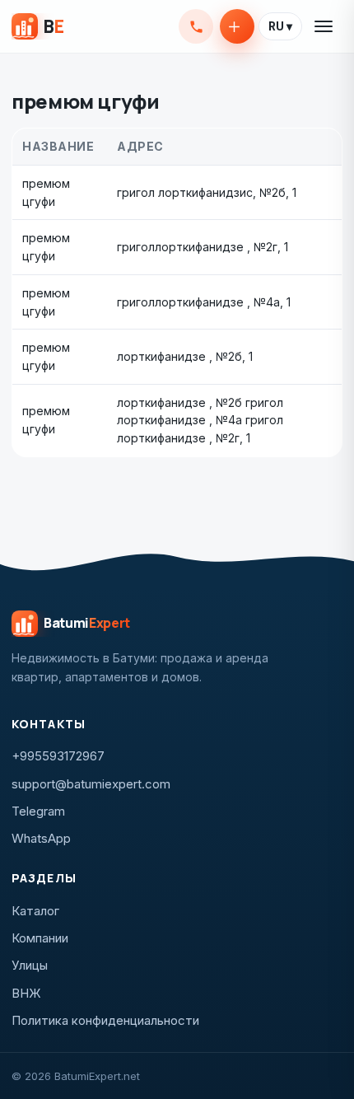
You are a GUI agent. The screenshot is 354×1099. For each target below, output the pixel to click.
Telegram (38, 811)
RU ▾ (280, 26)
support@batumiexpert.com (91, 784)
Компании (40, 938)
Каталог (35, 911)
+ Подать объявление (237, 26)
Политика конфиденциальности (105, 1020)
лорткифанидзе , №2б (179, 356)
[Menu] (324, 26)
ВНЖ (26, 993)
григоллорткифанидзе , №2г (197, 247)
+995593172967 (196, 26)
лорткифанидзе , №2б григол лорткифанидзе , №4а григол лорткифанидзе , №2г (200, 420)
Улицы (30, 965)
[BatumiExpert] (37, 26)
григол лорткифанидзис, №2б (201, 192)
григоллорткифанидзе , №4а (198, 302)
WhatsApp (41, 838)
